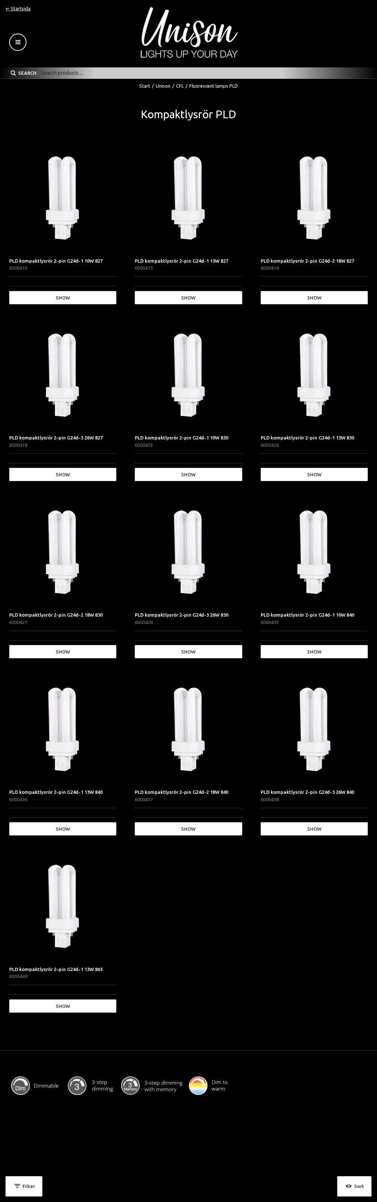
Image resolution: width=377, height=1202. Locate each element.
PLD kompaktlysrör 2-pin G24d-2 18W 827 (307, 260)
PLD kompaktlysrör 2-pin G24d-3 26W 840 (307, 792)
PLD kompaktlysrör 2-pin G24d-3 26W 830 (181, 614)
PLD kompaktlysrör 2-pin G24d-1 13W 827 (181, 260)
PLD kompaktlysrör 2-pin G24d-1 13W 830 (307, 437)
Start (144, 85)
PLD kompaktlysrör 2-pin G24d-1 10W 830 (181, 437)
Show (63, 297)
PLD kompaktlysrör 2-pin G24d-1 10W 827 (56, 260)
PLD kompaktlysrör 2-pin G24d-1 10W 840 (307, 614)
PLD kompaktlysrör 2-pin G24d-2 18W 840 (181, 792)
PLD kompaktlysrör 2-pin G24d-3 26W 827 (56, 437)
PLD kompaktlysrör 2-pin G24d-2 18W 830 (56, 614)
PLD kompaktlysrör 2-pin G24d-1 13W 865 (56, 969)
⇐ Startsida (18, 8)
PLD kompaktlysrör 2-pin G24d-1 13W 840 (56, 792)
